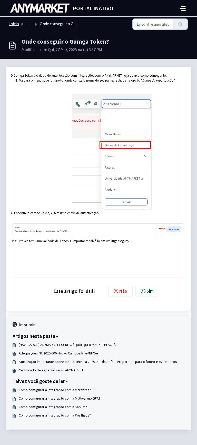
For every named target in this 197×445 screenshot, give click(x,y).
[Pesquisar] (180, 24)
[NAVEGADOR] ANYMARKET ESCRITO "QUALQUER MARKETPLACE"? (67, 344)
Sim (150, 291)
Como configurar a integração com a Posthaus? (55, 415)
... (29, 23)
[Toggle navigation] (183, 8)
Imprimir (27, 324)
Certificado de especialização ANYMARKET (51, 370)
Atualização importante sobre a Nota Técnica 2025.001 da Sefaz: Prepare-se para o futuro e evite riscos (98, 361)
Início (14, 23)
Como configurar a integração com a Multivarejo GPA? (59, 398)
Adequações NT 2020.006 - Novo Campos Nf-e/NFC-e (58, 353)
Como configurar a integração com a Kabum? (53, 406)
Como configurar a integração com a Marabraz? (55, 390)
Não (123, 291)
